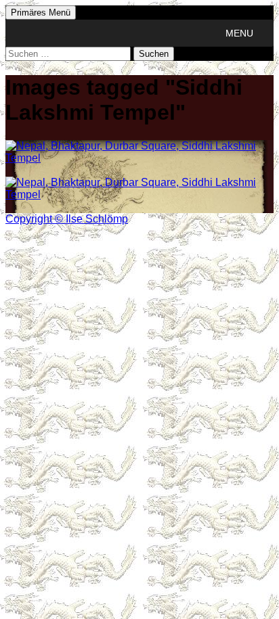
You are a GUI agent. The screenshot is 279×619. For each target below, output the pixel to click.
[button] (239, 33)
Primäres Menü (40, 12)
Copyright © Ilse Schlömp (66, 219)
